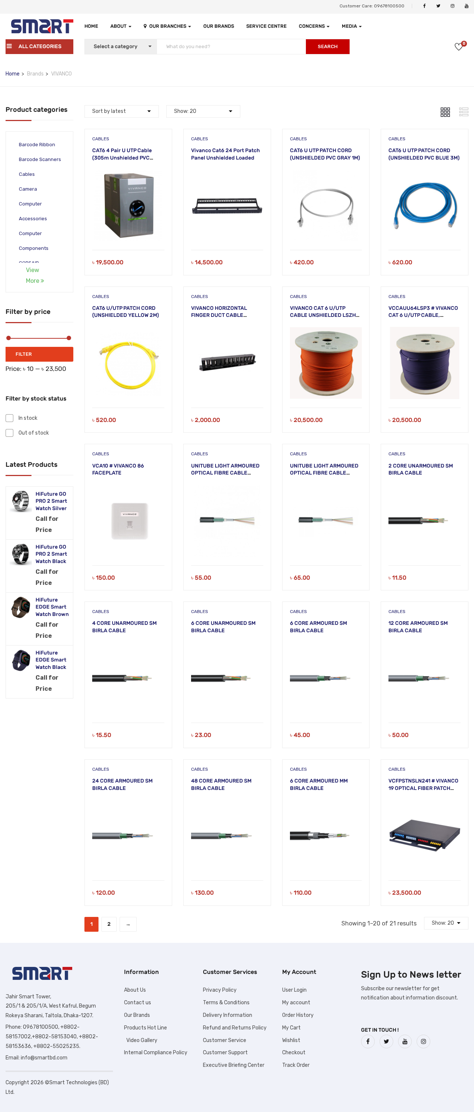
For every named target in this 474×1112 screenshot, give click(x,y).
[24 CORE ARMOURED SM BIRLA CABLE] (128, 804)
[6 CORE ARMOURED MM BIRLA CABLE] (326, 804)
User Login (294, 990)
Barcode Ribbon (37, 144)
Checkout (294, 1052)
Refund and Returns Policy (235, 1028)
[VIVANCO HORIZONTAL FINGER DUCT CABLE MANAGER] (227, 331)
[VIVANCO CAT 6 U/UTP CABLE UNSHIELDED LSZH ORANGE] (326, 331)
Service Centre (266, 26)
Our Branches (168, 26)
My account (296, 1002)
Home (91, 26)
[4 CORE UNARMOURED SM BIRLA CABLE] (128, 646)
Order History (298, 1015)
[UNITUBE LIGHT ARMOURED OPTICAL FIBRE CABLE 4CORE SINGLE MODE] (227, 489)
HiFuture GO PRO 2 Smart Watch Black (51, 554)
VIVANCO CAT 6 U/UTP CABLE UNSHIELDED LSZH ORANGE (323, 315)
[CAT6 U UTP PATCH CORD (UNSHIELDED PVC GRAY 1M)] (326, 173)
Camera (28, 189)
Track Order (296, 1065)
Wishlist (291, 1040)
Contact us (137, 1002)
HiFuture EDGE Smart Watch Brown (52, 607)
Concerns (312, 26)
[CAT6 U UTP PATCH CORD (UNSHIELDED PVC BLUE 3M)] (424, 173)
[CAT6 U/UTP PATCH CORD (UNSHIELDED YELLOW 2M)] (128, 331)
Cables (27, 174)
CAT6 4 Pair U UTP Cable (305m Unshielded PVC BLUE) (122, 157)
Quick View (128, 231)
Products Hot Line (145, 1028)
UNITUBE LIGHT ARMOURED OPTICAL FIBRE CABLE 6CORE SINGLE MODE (324, 473)
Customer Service (224, 1040)
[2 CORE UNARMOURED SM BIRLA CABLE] (424, 489)
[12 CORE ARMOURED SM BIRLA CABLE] (424, 646)
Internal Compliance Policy (155, 1052)
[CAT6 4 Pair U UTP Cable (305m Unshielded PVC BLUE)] (128, 173)
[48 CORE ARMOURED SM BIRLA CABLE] (227, 804)
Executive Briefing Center (233, 1065)
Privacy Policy (220, 990)
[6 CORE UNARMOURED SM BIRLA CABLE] (227, 646)
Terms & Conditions (226, 1002)
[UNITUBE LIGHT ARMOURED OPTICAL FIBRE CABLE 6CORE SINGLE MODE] (326, 489)
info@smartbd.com (44, 1058)
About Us (135, 990)
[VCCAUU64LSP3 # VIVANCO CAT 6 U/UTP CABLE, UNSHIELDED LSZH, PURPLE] (424, 331)
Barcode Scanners (40, 159)
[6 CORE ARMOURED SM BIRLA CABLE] (326, 646)
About (119, 26)
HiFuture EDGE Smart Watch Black (51, 660)
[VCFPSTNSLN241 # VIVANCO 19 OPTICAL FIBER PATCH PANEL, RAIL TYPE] (424, 804)
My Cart (291, 1028)
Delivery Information (227, 1015)
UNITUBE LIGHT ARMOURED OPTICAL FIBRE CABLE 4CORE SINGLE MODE (225, 473)
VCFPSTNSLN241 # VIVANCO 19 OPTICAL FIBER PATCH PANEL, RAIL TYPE (423, 788)
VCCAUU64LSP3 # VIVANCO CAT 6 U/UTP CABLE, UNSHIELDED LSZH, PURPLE (423, 315)
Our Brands (218, 26)
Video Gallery (140, 1040)
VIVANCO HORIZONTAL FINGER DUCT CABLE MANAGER (219, 315)
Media (350, 26)
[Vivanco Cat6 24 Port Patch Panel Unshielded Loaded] (227, 173)
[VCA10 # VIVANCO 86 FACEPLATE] (128, 489)
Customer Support (225, 1052)
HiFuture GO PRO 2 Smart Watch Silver (51, 501)
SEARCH (328, 46)
